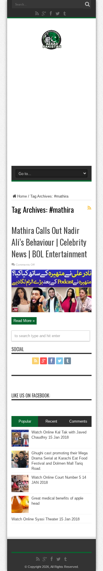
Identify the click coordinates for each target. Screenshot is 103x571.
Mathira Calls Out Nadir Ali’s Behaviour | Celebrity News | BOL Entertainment (49, 242)
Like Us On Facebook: (30, 395)
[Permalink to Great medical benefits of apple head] (20, 512)
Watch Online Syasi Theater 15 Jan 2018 (45, 519)
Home (22, 196)
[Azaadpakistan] (51, 45)
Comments (78, 421)
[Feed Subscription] (89, 208)
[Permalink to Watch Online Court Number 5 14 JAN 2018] (20, 491)
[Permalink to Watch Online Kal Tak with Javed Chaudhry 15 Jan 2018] (20, 445)
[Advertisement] (51, 106)
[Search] (87, 4)
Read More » (24, 321)
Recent (51, 421)
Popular (25, 421)
